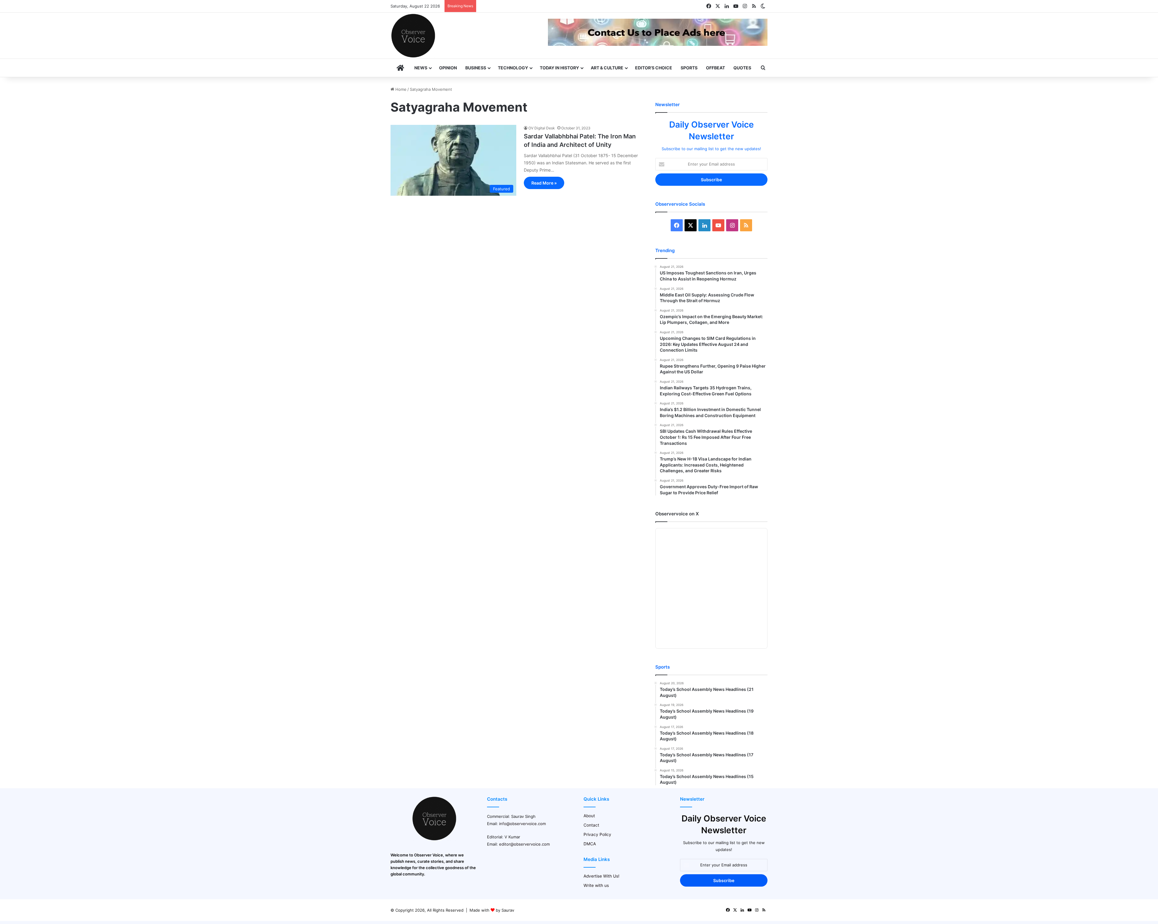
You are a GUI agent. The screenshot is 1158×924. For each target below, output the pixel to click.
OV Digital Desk (541, 128)
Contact (591, 825)
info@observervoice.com (522, 823)
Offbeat (715, 67)
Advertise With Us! (601, 876)
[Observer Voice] (413, 35)
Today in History (559, 67)
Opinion (448, 67)
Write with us (596, 885)
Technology (513, 67)
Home (400, 89)
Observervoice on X (677, 514)
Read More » (544, 182)
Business (475, 67)
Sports (689, 67)
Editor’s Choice (653, 67)
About (589, 815)
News (420, 67)
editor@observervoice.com (524, 844)
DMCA (590, 843)
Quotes (742, 67)
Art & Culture (607, 67)
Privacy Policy (597, 834)
